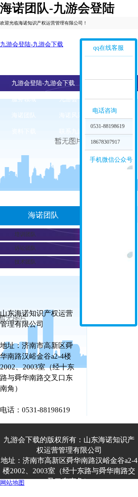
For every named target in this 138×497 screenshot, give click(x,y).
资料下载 (24, 131)
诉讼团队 (25, 248)
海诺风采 (71, 115)
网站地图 (12, 482)
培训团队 (25, 234)
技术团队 (25, 262)
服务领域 (24, 99)
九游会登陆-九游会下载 (31, 44)
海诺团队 (24, 115)
